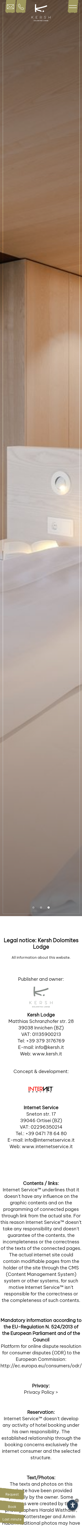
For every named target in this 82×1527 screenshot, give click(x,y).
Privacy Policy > (41, 1392)
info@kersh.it (49, 1047)
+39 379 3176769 (45, 1041)
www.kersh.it (47, 1054)
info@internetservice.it (50, 1140)
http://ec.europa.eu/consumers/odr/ (41, 1366)
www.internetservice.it (47, 1146)
